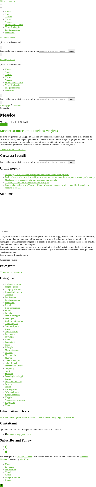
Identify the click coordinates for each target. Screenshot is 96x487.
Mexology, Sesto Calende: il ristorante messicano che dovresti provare (37, 174)
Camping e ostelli (13, 289)
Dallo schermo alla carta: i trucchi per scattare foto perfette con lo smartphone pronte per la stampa (50, 177)
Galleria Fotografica (14, 321)
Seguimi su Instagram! (12, 272)
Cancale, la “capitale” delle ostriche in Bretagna (27, 182)
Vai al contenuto (7, 1)
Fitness (8, 310)
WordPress (25, 459)
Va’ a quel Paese (7, 37)
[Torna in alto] (1, 485)
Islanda (8, 339)
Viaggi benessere (12, 394)
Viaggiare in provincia (15, 400)
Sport (7, 371)
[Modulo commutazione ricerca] (1, 47)
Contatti (8, 16)
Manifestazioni (11, 350)
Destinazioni (10, 297)
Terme (8, 379)
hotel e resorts (11, 331)
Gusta (7, 329)
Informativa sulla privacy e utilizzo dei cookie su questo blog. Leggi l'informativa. (37, 417)
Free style (9, 318)
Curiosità (9, 294)
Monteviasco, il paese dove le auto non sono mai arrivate (31, 180)
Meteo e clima (11, 355)
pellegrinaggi (11, 363)
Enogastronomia (12, 30)
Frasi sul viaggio (12, 315)
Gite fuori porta (12, 326)
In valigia (9, 336)
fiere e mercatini (12, 308)
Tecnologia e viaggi (14, 376)
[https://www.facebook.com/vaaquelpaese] (6, 452)
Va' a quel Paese (24, 456)
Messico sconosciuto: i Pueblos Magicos (29, 131)
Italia (7, 344)
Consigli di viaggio (13, 292)
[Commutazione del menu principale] (1, 4)
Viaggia (8, 22)
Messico (4, 124)
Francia (8, 313)
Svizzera (9, 373)
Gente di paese (11, 323)
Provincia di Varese (14, 24)
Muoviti (8, 358)
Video (7, 405)
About (8, 14)
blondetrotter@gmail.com (19, 434)
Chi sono (9, 19)
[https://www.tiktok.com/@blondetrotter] (6, 446)
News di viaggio (12, 27)
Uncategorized (11, 389)
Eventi (8, 305)
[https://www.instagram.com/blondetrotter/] (6, 449)
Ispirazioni (10, 342)
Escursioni (9, 32)
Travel (8, 386)
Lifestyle (9, 347)
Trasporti (9, 384)
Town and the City (13, 381)
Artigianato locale (13, 284)
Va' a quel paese (12, 392)
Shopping (9, 368)
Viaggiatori (10, 402)
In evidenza (10, 334)
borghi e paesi (11, 286)
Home (7, 11)
